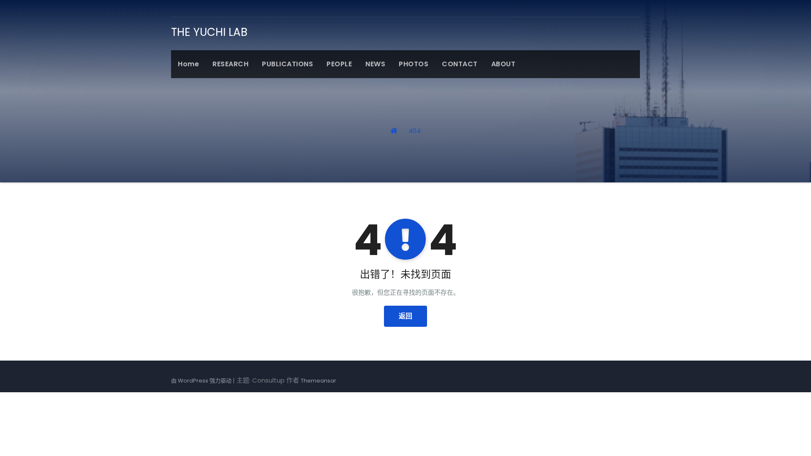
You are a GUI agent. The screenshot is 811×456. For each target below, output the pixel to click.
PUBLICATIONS (287, 64)
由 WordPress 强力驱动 (202, 381)
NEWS (375, 64)
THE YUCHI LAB (209, 32)
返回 (405, 316)
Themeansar (318, 381)
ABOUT (503, 64)
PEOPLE (339, 64)
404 (414, 130)
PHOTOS (413, 64)
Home (188, 64)
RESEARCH (230, 64)
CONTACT (460, 64)
